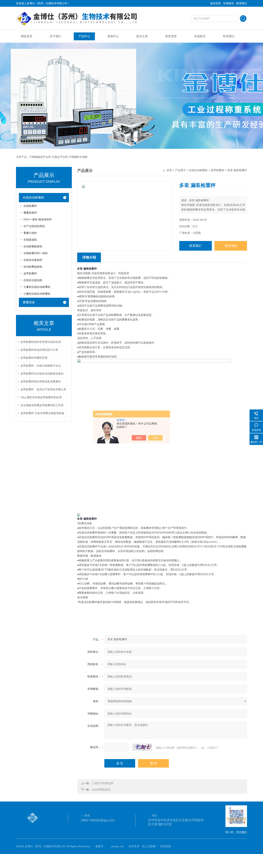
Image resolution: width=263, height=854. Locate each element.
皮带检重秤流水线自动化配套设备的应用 (44, 373)
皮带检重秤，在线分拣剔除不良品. (41, 365)
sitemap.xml (117, 846)
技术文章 (142, 36)
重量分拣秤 (30, 233)
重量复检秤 (30, 212)
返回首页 (215, 3)
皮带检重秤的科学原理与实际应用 (40, 342)
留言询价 (231, 245)
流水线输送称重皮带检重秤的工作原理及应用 (44, 405)
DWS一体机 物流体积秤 (37, 219)
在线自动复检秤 (32, 260)
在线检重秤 (30, 206)
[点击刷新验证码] (142, 747)
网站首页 (26, 36)
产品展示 (180, 170)
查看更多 (29, 302)
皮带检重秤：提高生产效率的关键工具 (43, 389)
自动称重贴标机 (32, 266)
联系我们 (241, 3)
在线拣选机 (30, 239)
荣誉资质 (171, 36)
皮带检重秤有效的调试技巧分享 (39, 349)
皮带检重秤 (30, 273)
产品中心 (84, 36)
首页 (169, 170)
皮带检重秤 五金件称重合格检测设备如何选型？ (44, 413)
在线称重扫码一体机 (35, 253)
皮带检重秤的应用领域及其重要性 (40, 381)
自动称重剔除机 (32, 246)
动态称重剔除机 (101, 789)
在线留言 (228, 3)
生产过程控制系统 (34, 226)
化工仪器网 (149, 846)
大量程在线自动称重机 (36, 287)
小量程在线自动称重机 (36, 293)
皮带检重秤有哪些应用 (33, 357)
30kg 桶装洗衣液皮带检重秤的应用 (41, 397)
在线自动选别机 (32, 280)
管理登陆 (165, 846)
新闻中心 (113, 36)
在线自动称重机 (33, 197)
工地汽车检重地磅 (102, 783)
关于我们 (55, 36)
